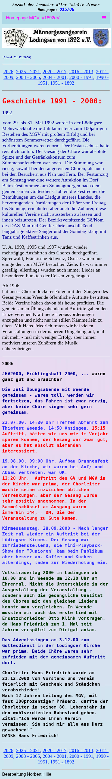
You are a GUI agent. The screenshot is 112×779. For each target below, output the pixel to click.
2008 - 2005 (28, 77)
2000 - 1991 (81, 77)
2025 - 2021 (28, 71)
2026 (8, 71)
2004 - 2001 (55, 77)
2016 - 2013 (81, 71)
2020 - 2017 (55, 71)
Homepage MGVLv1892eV (33, 17)
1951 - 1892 (62, 83)
